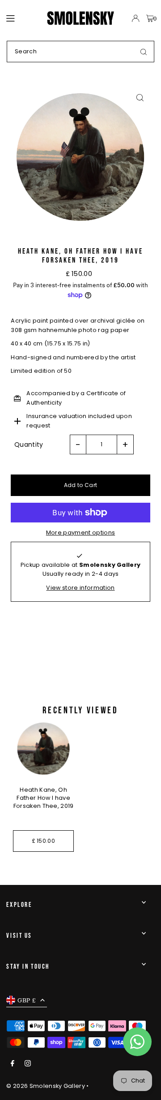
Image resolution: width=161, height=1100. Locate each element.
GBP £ (26, 1000)
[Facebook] (12, 1064)
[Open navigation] (22, 18)
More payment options (80, 532)
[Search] (143, 51)
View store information (80, 587)
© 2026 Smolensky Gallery (45, 1086)
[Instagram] (28, 1064)
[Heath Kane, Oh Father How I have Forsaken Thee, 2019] (43, 748)
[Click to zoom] (140, 97)
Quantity (28, 444)
